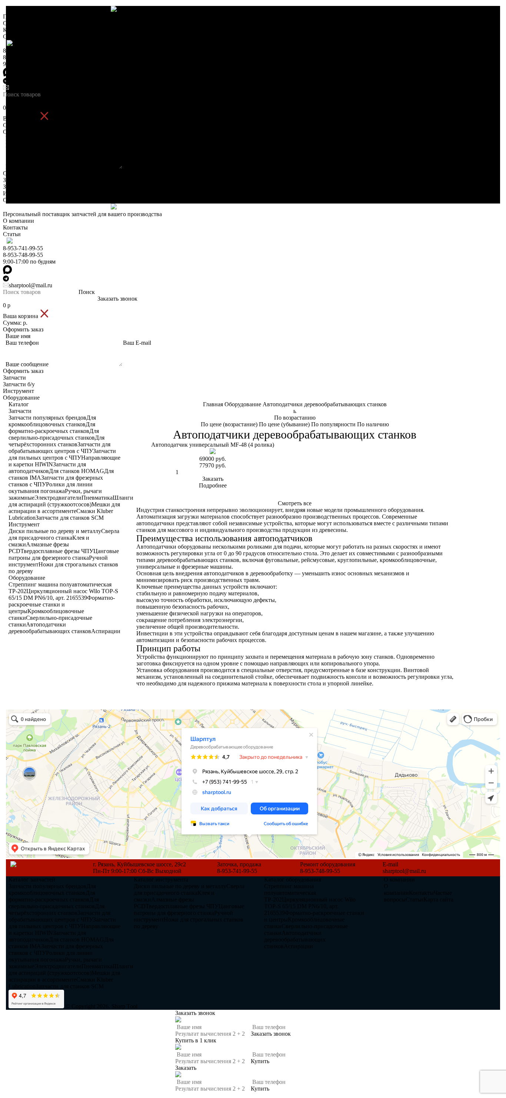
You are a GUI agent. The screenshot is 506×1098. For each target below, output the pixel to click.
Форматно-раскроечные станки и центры (62, 604)
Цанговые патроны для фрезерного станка (64, 554)
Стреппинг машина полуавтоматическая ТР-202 (290, 893)
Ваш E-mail (137, 145)
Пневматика (97, 498)
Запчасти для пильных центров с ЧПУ (62, 454)
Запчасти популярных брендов (47, 417)
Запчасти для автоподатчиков (47, 467)
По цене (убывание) (284, 424)
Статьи (12, 36)
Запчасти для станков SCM (70, 518)
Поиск (87, 94)
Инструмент (18, 193)
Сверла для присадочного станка (64, 534)
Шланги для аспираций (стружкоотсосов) (71, 501)
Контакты (15, 30)
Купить (260, 1061)
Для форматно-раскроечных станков (52, 427)
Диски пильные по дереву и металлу (55, 531)
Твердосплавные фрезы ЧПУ (56, 551)
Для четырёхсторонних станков (56, 440)
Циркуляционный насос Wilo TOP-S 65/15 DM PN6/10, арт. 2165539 (63, 594)
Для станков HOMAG (76, 471)
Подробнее (213, 485)
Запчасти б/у (19, 186)
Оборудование (21, 200)
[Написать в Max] (253, 706)
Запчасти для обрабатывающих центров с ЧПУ (59, 447)
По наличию (373, 424)
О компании (18, 23)
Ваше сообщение (27, 166)
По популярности (333, 424)
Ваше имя (18, 138)
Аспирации (105, 631)
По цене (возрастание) (229, 424)
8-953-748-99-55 (23, 57)
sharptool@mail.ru (30, 88)
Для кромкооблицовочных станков (52, 420)
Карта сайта (438, 899)
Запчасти (14, 180)
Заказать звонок (117, 101)
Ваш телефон (22, 145)
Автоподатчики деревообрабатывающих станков (50, 627)
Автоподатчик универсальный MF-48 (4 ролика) (212, 444)
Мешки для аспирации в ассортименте (64, 507)
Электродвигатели (57, 498)
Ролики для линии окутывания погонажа (51, 487)
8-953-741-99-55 (23, 50)
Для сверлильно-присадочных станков (54, 434)
